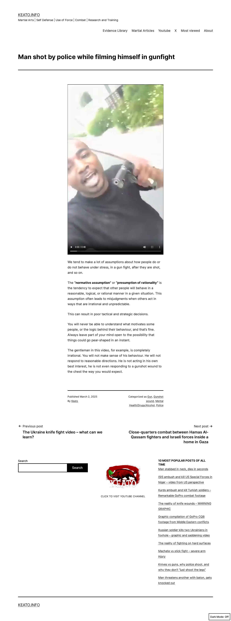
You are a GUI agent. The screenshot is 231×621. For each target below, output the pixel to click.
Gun (149, 396)
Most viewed (190, 31)
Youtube (164, 31)
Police (159, 405)
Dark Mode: (217, 616)
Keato (74, 401)
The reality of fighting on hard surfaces (184, 543)
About (208, 31)
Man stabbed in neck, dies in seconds (183, 469)
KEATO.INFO (29, 15)
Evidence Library (115, 31)
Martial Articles (143, 31)
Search (23, 461)
